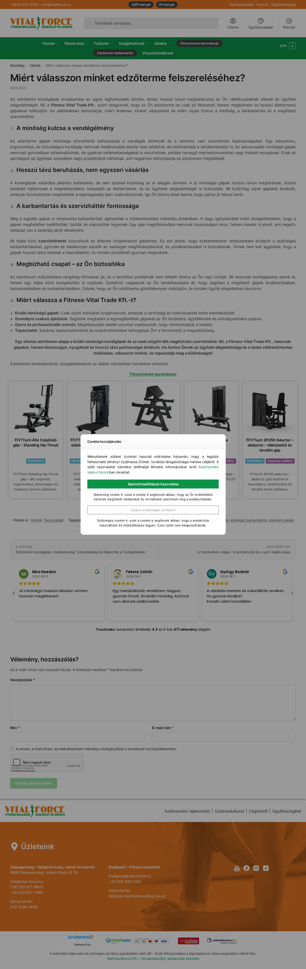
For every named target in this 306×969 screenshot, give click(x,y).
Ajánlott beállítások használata (153, 484)
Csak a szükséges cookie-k (153, 510)
